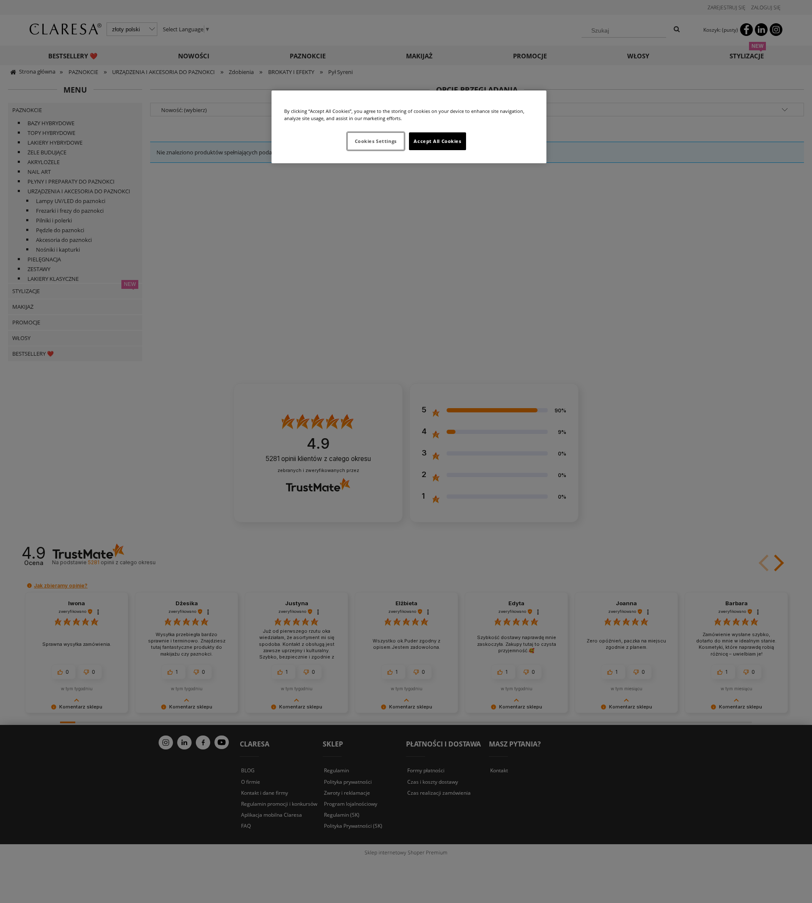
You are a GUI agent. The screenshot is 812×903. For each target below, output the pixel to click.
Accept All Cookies (437, 141)
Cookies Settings (376, 141)
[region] (409, 127)
